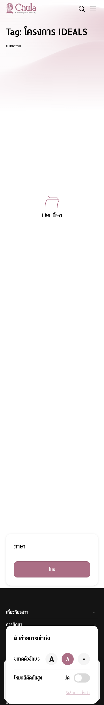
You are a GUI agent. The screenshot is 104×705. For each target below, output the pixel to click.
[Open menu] (93, 9)
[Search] (82, 9)
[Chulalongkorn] (21, 8)
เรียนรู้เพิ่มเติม (41, 692)
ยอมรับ (17, 692)
